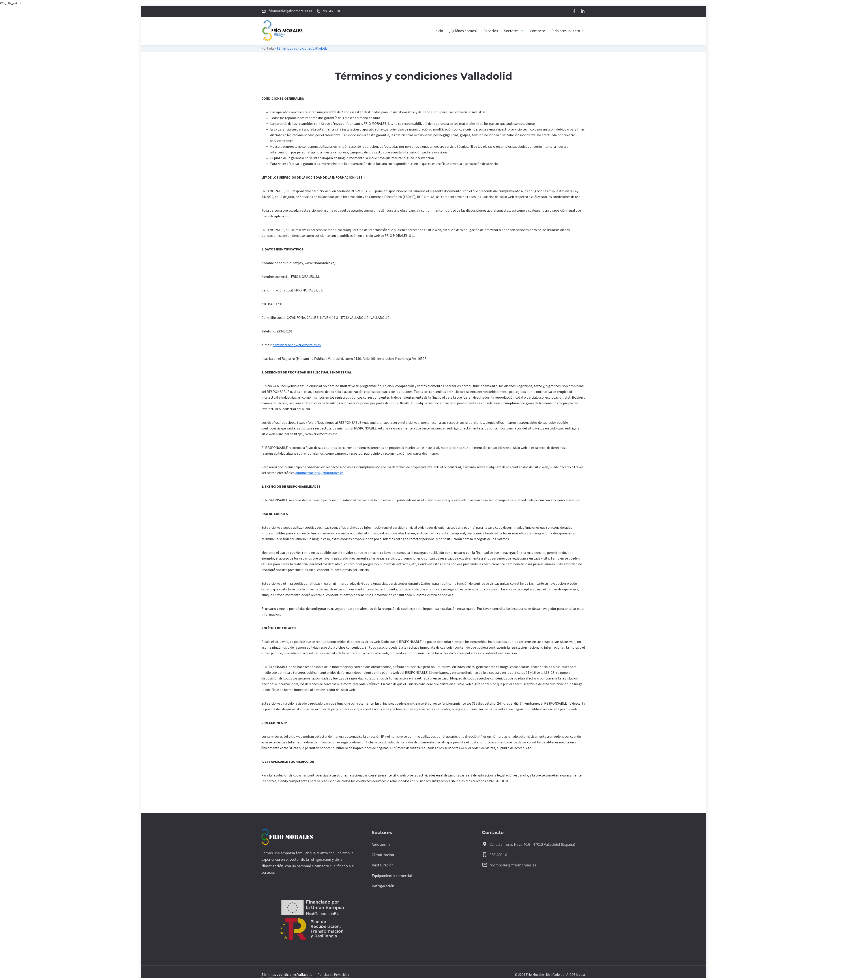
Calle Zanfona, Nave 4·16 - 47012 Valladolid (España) (532, 844)
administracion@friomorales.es (297, 345)
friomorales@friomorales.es (512, 865)
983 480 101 (499, 854)
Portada (267, 48)
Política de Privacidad (333, 974)
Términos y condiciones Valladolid (286, 974)
